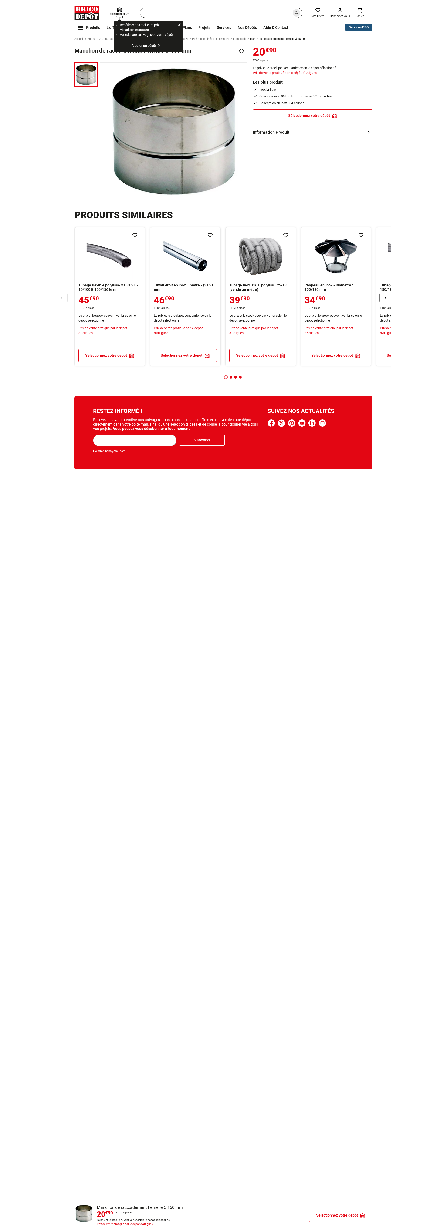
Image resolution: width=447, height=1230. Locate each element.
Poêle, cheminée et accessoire (210, 38)
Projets (204, 27)
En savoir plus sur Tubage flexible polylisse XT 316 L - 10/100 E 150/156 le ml (110, 296)
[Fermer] (179, 26)
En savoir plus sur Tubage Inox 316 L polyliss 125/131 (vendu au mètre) (261, 296)
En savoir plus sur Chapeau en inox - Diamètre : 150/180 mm (336, 296)
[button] (226, 377)
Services (224, 27)
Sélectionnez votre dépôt (309, 115)
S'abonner (202, 440)
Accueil (79, 38)
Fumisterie (239, 38)
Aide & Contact (275, 27)
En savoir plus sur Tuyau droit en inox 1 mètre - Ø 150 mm (185, 296)
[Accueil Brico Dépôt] (86, 12)
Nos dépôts (247, 27)
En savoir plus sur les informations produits (312, 132)
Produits (92, 38)
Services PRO (359, 27)
